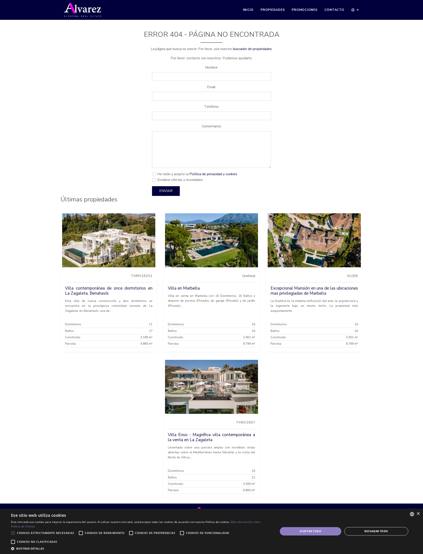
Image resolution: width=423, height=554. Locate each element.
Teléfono (211, 106)
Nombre (211, 67)
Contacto (334, 10)
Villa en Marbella (184, 288)
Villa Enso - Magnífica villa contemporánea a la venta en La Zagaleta (211, 437)
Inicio (248, 10)
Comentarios (211, 126)
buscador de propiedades (252, 48)
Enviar (166, 190)
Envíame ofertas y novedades (180, 179)
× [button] (418, 513)
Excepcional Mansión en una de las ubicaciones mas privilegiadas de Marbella (314, 290)
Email (211, 87)
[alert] (211, 531)
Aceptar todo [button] (310, 531)
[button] (355, 10)
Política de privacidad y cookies (213, 174)
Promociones (304, 10)
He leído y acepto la (197, 174)
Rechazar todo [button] (376, 531)
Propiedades (273, 10)
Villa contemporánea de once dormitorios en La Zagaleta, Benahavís (108, 290)
